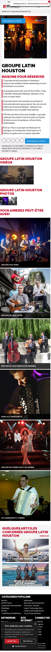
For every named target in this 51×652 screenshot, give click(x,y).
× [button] (35, 624)
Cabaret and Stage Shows (34, 611)
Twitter (38, 629)
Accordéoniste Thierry (13, 518)
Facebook (39, 621)
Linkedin (38, 634)
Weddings (5, 608)
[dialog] (20, 636)
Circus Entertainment (32, 613)
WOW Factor (6, 603)
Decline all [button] (28, 641)
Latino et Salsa (9, 151)
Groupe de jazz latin (11, 315)
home (4, 11)
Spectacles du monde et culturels (25, 148)
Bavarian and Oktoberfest (34, 603)
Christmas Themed (31, 605)
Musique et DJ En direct (13, 146)
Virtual (4, 611)
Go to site (44, 3)
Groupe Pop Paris (10, 265)
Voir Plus (44, 536)
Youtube (38, 632)
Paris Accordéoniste (11, 417)
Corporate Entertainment (11, 605)
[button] (4, 140)
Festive (4, 600)
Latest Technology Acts (33, 608)
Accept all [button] (11, 641)
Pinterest (38, 627)
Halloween (28, 600)
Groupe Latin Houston (21, 11)
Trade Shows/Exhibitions (11, 613)
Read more (21, 637)
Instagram (39, 624)
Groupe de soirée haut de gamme (17, 467)
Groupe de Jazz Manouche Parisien (18, 366)
